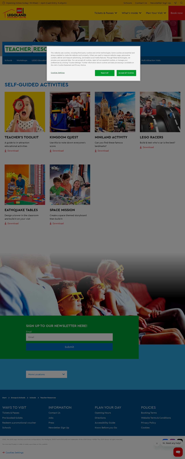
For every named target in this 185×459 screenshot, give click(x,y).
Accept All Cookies (126, 73)
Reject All (105, 73)
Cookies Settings (58, 73)
